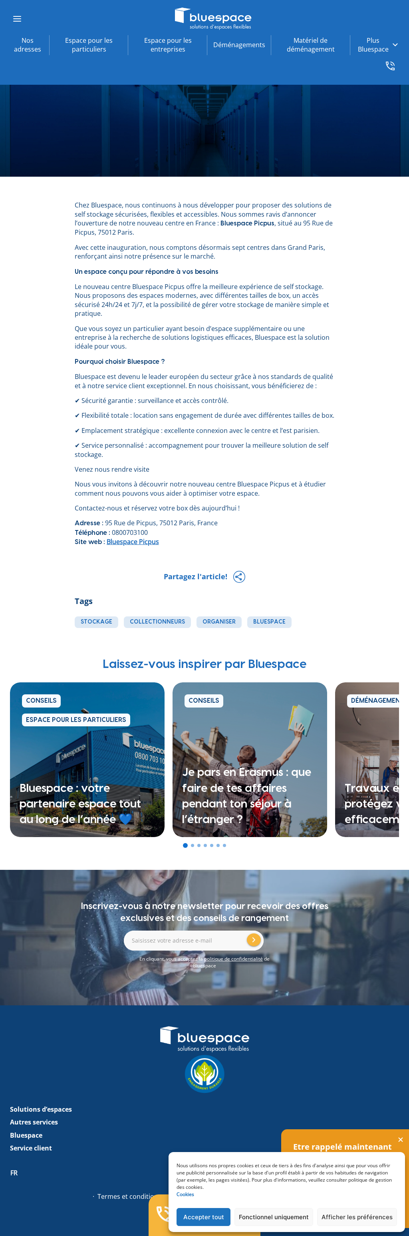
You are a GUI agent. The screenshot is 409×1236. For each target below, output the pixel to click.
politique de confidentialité (233, 958)
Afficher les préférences (357, 1217)
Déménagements (239, 44)
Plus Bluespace (373, 45)
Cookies (185, 1194)
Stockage (96, 622)
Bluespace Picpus (133, 541)
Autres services (34, 1122)
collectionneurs (157, 622)
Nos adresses (27, 45)
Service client (31, 1148)
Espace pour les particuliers (89, 45)
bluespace (269, 622)
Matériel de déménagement (311, 45)
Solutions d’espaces (41, 1109)
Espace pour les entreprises (168, 45)
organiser (219, 622)
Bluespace (26, 1135)
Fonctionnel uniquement (274, 1217)
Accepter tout (203, 1217)
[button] (185, 845)
